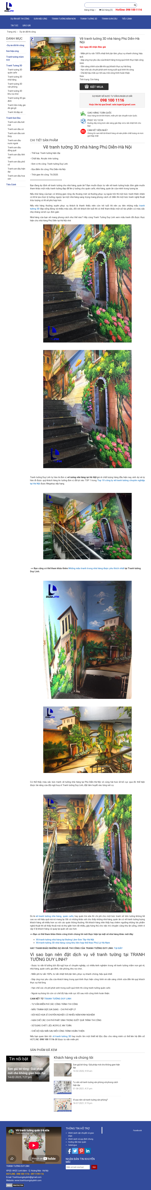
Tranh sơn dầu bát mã (16, 123)
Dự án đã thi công (20, 19)
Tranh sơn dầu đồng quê (14, 149)
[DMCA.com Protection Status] (15, 1185)
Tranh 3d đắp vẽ (15, 112)
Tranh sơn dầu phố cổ (16, 163)
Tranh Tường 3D (88, 19)
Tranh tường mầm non (64, 19)
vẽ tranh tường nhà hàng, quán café (54, 916)
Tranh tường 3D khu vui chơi (15, 92)
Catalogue (72, 1145)
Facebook (137, 1130)
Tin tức (14, 25)
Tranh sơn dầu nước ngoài (14, 142)
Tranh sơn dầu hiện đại (16, 170)
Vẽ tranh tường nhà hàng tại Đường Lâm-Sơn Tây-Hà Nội (65, 939)
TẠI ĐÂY (118, 948)
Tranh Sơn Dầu (109, 19)
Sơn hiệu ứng (40, 19)
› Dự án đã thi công (15, 45)
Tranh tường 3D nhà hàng (15, 78)
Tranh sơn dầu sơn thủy (16, 134)
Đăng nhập (89, 10)
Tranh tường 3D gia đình (16, 99)
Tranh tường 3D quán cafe (15, 71)
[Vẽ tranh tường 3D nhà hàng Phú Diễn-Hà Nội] (52, 53)
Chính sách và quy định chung (80, 1139)
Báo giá (27, 25)
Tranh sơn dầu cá (16, 129)
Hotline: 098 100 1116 (129, 9)
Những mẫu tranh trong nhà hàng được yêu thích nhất (96, 568)
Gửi (94, 1167)
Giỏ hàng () (107, 10)
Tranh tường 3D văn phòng (15, 85)
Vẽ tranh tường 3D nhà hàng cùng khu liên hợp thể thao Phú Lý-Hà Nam (73, 942)
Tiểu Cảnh (127, 19)
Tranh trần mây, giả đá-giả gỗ (17, 106)
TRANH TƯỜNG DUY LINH (57, 998)
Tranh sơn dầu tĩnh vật (16, 156)
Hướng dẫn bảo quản (77, 1142)
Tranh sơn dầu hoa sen (16, 177)
